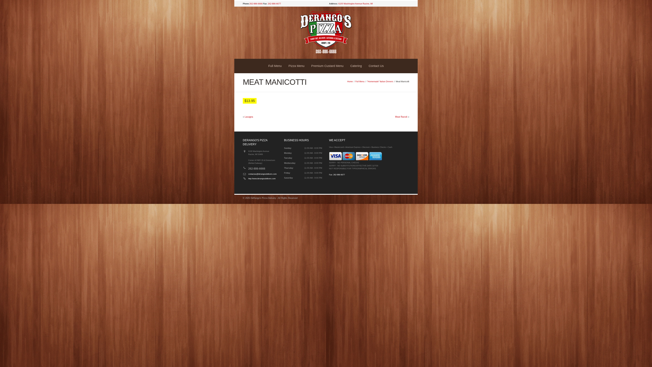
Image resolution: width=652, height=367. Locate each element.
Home (350, 81)
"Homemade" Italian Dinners (380, 81)
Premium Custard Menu (327, 66)
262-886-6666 (256, 4)
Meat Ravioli (401, 117)
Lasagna (249, 117)
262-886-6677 (274, 4)
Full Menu (275, 66)
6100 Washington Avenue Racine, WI (355, 4)
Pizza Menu (296, 66)
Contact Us (376, 66)
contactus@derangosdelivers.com (262, 174)
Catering (356, 66)
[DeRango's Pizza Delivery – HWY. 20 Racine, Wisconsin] (326, 52)
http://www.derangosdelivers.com (262, 179)
